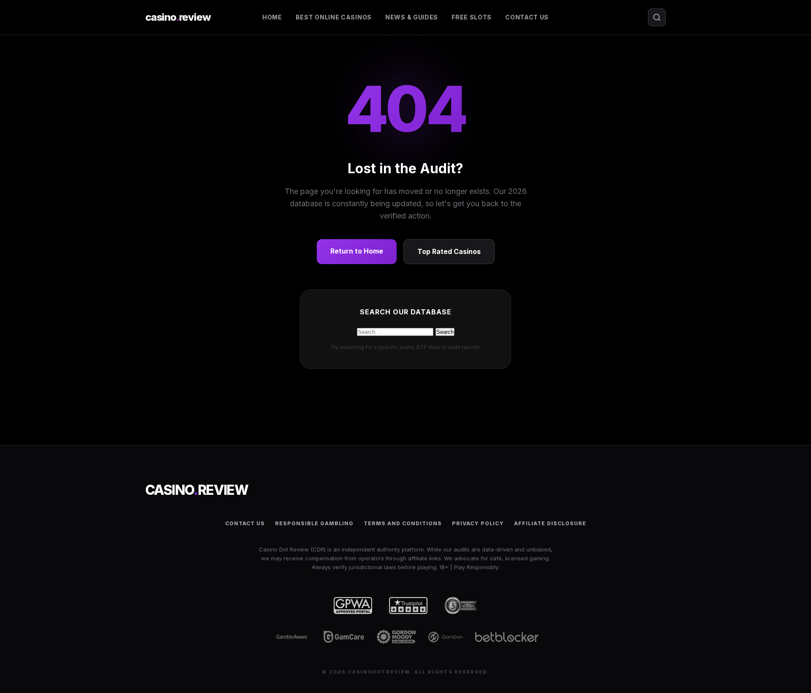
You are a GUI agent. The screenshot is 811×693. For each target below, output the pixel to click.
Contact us (527, 17)
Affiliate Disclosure (550, 523)
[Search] (657, 17)
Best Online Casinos (334, 17)
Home (272, 17)
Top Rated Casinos (449, 251)
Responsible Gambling (314, 523)
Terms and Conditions (403, 523)
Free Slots (472, 17)
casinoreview (177, 17)
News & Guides (411, 17)
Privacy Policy (478, 523)
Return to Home (356, 251)
